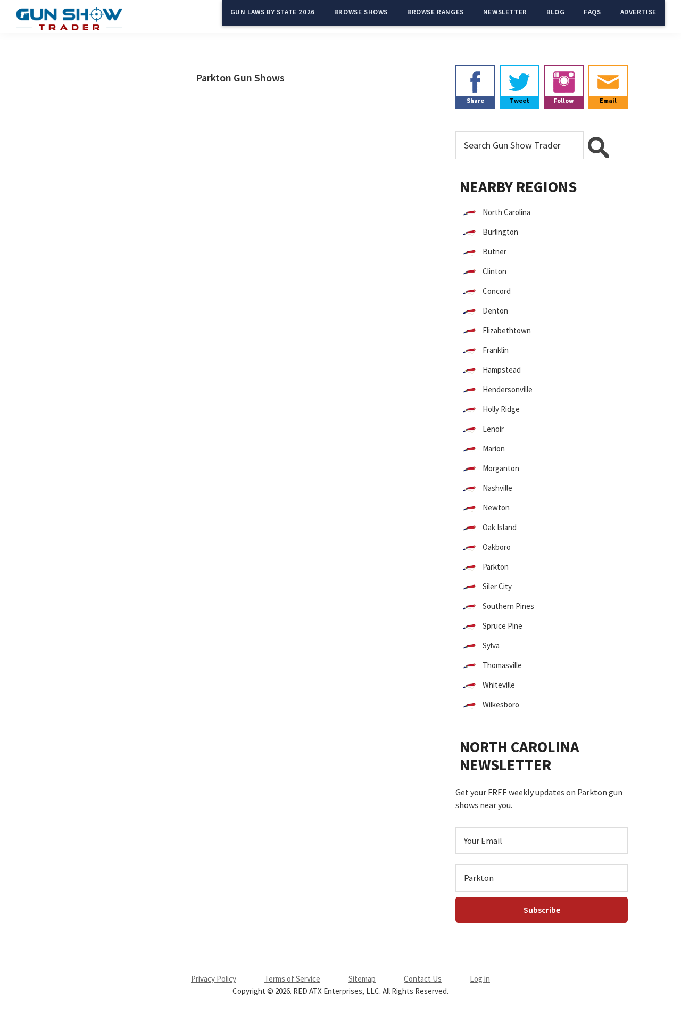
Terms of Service (292, 979)
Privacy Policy (213, 979)
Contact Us (423, 979)
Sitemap (362, 979)
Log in (480, 979)
